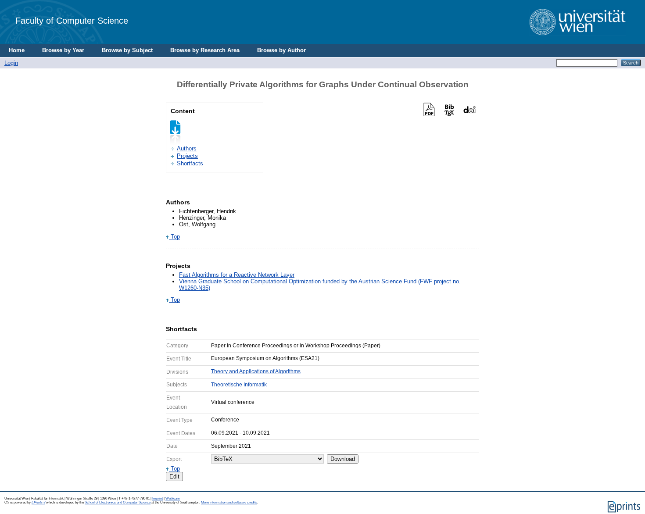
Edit (174, 476)
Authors (187, 148)
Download (342, 459)
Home (17, 50)
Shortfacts (190, 163)
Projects (187, 156)
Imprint (157, 498)
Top (174, 236)
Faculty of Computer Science (71, 20)
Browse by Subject (127, 50)
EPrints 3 (38, 502)
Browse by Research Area (205, 50)
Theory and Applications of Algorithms (256, 371)
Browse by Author (281, 50)
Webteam (172, 498)
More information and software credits (229, 502)
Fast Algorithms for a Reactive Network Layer (236, 274)
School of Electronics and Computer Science (117, 502)
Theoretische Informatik (239, 385)
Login (11, 63)
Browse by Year (63, 50)
